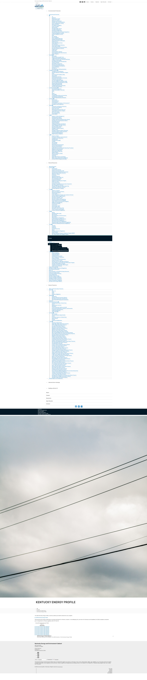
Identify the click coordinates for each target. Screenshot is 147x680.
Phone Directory (38, 648)
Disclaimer (110, 671)
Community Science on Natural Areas (59, 317)
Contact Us (37, 649)
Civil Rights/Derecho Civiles (40, 650)
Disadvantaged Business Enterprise (59, 97)
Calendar (97, 1)
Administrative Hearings (54, 382)
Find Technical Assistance (54, 269)
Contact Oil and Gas (56, 228)
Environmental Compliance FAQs (58, 74)
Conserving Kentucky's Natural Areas (59, 303)
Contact (109, 1)
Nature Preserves (52, 285)
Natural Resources (52, 162)
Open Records (103, 1)
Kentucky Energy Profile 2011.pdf (42, 633)
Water (50, 134)
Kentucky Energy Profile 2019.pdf (42, 627)
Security (110, 670)
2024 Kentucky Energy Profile (42, 617)
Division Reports (55, 53)
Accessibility (109, 672)
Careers (92, 1)
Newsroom (48, 398)
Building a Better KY (53, 388)
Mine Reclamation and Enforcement (59, 215)
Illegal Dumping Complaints (57, 133)
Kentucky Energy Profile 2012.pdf (42, 632)
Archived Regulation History (57, 34)
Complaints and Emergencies (58, 104)
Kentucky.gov (60, 666)
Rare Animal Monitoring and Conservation (60, 299)
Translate (56, 659)
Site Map (110, 668)
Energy (50, 238)
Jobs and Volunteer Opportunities (58, 315)
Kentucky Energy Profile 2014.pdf (42, 631)
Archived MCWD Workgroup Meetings (59, 158)
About (87, 1)
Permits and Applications (57, 320)
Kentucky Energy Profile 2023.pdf (42, 626)
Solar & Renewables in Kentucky (58, 90)
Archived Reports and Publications (56, 378)
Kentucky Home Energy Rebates (55, 281)
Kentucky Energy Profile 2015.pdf (42, 630)
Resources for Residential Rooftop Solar (60, 250)
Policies (110, 669)
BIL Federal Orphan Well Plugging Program (60, 234)
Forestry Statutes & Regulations (58, 210)
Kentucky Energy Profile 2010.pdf (42, 634)
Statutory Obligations (56, 294)
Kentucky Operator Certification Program (60, 72)
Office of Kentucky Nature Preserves (56, 288)
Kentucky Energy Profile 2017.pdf (42, 628)
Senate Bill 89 (54, 114)
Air (49, 15)
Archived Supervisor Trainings (58, 188)
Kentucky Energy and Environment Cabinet (43, 1)
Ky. (1, 0)
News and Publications (41, 610)
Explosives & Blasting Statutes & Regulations (61, 223)
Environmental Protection (54, 10)
